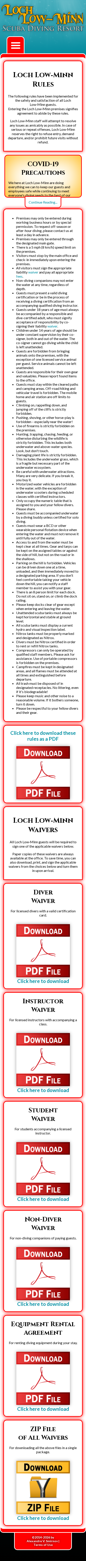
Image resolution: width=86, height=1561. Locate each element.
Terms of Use (43, 1545)
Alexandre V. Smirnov (42, 1541)
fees (19, 276)
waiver (33, 272)
